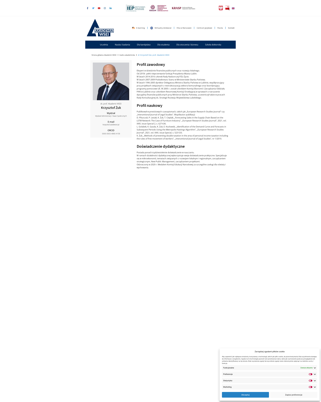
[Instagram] (105, 8)
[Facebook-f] (87, 8)
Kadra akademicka (127, 55)
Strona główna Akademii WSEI (104, 55)
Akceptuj (245, 395)
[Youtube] (99, 8)
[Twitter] (93, 8)
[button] (104, 45)
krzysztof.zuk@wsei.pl (111, 124)
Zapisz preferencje (293, 395)
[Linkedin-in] (110, 8)
